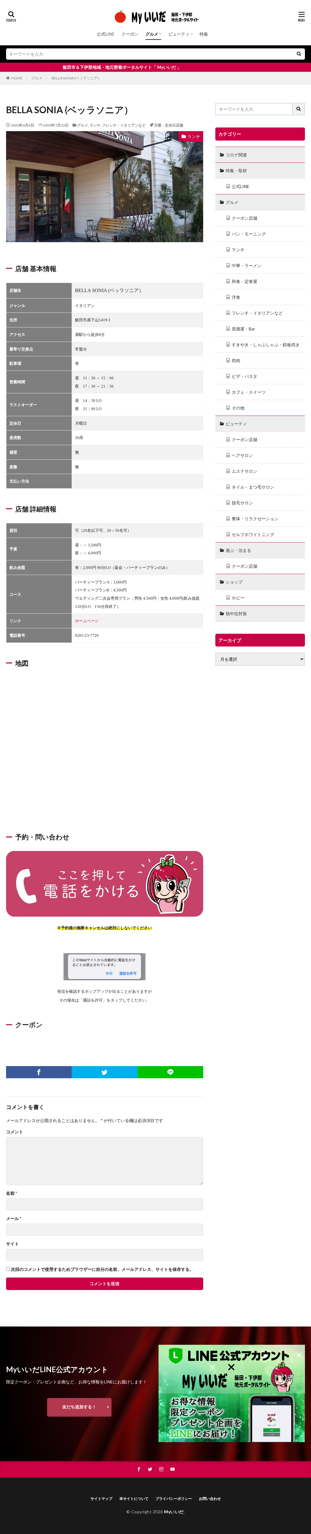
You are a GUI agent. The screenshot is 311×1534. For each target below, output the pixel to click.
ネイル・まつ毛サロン (253, 487)
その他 (238, 407)
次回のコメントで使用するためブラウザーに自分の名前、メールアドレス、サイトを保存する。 (102, 1269)
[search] (299, 54)
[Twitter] (104, 1072)
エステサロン (244, 471)
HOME (16, 78)
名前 (11, 1193)
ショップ (234, 581)
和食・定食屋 (244, 281)
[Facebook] (39, 1072)
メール (13, 1218)
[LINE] (170, 1072)
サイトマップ (101, 1498)
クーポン (129, 34)
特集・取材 (236, 170)
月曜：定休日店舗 (168, 125)
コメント (14, 1132)
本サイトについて (134, 1498)
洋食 (236, 297)
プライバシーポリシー (174, 1498)
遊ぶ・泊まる (238, 550)
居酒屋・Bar (243, 328)
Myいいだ (174, 1511)
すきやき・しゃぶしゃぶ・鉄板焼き (266, 344)
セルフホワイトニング (253, 534)
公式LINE (105, 34)
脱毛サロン (242, 502)
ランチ (95, 125)
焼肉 (236, 360)
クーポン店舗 (244, 218)
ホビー (238, 597)
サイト (12, 1244)
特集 (204, 34)
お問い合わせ (210, 1498)
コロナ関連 (236, 154)
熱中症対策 (236, 613)
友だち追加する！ (79, 1406)
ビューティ (179, 34)
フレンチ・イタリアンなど (124, 125)
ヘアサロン (242, 455)
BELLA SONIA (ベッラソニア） (76, 78)
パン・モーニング (249, 233)
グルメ (151, 34)
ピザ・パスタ (244, 376)
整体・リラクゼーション (255, 518)
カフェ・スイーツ (249, 392)
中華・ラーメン (246, 265)
